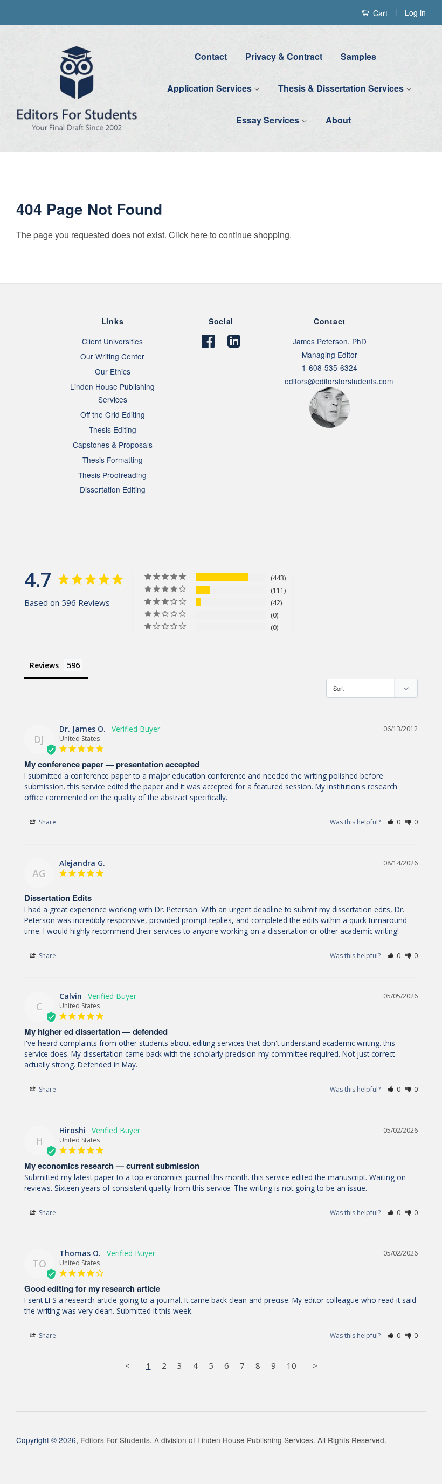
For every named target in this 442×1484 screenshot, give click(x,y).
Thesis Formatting (112, 459)
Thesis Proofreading (112, 474)
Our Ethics (112, 371)
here (199, 234)
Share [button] (46, 822)
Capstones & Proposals (113, 444)
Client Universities (112, 341)
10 (291, 1365)
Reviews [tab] (44, 665)
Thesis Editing (112, 429)
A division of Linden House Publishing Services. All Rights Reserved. (270, 1439)
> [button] (315, 1365)
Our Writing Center (112, 356)
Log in (415, 12)
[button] (394, 822)
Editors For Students (115, 1439)
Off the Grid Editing (112, 414)
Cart (379, 13)
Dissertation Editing (113, 489)
